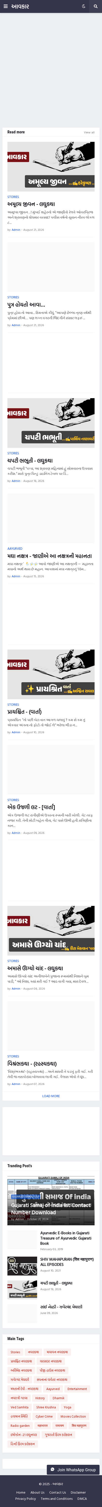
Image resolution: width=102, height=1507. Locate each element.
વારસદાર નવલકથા (51, 1361)
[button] (5, 6)
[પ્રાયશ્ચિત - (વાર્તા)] (51, 674)
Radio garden (20, 1425)
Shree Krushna (46, 1407)
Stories (15, 1352)
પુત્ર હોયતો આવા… (26, 304)
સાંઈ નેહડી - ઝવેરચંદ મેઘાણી (61, 1307)
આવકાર (20, 6)
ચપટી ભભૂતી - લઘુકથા (30, 460)
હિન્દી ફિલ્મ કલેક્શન (23, 1443)
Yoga (67, 1407)
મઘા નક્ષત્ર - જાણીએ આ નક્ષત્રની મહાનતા (49, 556)
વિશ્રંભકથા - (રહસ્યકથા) (32, 1063)
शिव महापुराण (79, 1425)
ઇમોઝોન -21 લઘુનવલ (24, 1434)
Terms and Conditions (57, 1498)
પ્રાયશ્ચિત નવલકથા (21, 1361)
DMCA (82, 1498)
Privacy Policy (25, 1498)
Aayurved (53, 1388)
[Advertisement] (51, 70)
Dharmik (58, 1397)
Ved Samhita (19, 1407)
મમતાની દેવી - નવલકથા (24, 1388)
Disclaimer (78, 1492)
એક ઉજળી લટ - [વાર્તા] (31, 807)
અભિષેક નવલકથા (21, 1370)
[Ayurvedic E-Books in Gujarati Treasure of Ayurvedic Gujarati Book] (22, 1239)
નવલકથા (33, 1352)
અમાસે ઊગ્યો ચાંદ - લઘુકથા (35, 968)
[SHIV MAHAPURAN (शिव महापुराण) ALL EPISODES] (22, 1266)
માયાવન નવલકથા (57, 1352)
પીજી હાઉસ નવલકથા (52, 1370)
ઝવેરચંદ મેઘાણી (20, 1379)
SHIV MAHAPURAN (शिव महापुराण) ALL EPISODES (67, 1262)
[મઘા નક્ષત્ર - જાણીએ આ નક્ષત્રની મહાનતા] (51, 518)
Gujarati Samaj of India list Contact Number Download (51, 1208)
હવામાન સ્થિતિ (19, 1416)
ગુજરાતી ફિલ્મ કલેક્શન (58, 1434)
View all (89, 132)
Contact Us (57, 1492)
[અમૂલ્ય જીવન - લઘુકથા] (51, 167)
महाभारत (43, 1425)
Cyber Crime (44, 1416)
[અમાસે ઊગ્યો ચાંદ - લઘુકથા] (51, 931)
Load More (51, 1095)
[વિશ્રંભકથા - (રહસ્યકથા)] (51, 1026)
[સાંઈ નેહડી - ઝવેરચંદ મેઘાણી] (22, 1313)
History (40, 1397)
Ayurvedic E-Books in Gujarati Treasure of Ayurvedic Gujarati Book (65, 1238)
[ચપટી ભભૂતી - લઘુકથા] (51, 423)
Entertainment (77, 1388)
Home (21, 1492)
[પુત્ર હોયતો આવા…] (51, 267)
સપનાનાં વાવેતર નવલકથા (52, 1379)
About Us (37, 1492)
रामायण (59, 1425)
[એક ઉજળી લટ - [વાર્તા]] (51, 770)
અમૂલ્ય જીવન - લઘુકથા (31, 204)
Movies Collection (73, 1416)
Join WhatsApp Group (76, 1470)
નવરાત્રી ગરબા (19, 1397)
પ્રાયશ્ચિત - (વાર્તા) (24, 711)
